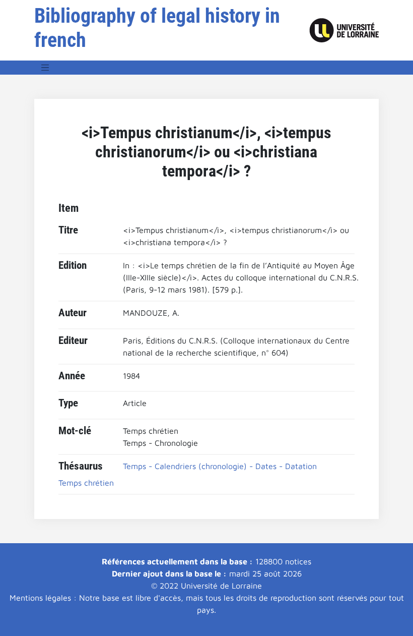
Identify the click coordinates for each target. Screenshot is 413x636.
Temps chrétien (86, 482)
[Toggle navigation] (45, 68)
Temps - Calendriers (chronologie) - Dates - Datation (220, 466)
